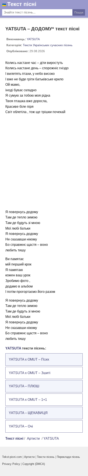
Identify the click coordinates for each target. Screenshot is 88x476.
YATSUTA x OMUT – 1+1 (28, 399)
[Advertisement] (44, 162)
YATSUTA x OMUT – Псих (29, 359)
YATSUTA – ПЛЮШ (24, 386)
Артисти (33, 438)
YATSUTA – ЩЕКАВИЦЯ (28, 413)
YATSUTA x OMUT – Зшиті (29, 373)
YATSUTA (33, 39)
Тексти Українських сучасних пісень (47, 45)
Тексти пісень (45, 456)
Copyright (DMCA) (33, 464)
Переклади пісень (68, 456)
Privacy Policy (11, 464)
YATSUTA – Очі (21, 426)
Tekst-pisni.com (12, 456)
